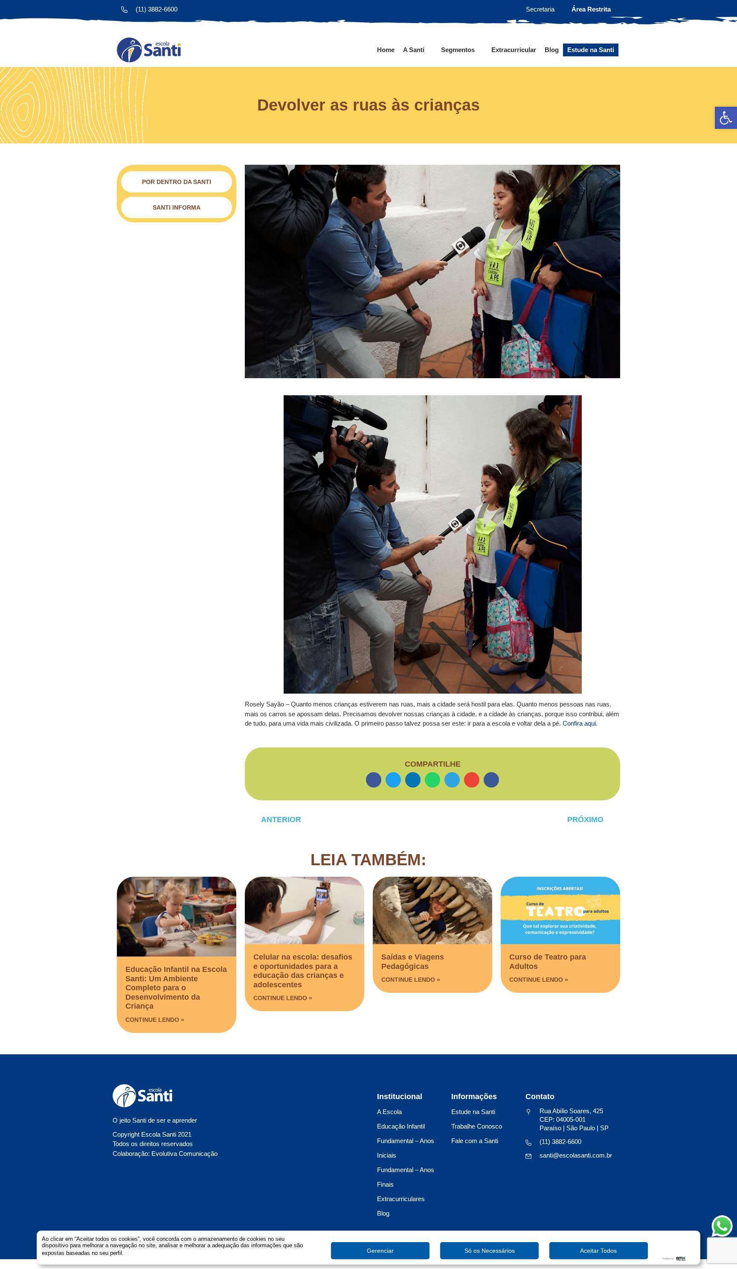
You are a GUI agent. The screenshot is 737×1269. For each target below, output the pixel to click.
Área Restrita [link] (591, 9)
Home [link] (386, 49)
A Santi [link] (413, 49)
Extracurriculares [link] (401, 1198)
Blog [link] (552, 49)
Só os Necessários (489, 1250)
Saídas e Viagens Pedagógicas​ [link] (412, 962)
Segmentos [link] (458, 49)
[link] (726, 118)
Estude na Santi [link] (590, 49)
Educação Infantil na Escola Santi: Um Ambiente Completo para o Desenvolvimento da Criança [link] (176, 987)
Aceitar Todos (598, 1250)
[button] (373, 780)
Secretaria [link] (540, 9)
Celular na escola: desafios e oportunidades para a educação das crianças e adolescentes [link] (302, 971)
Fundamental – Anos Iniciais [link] (405, 1148)
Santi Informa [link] (176, 207)
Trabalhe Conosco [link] (476, 1126)
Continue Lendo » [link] (154, 1019)
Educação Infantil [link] (401, 1126)
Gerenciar (380, 1250)
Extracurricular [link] (513, 49)
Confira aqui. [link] (580, 723)
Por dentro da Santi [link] (176, 181)
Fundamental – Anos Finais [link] (405, 1177)
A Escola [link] (389, 1111)
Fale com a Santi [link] (474, 1140)
